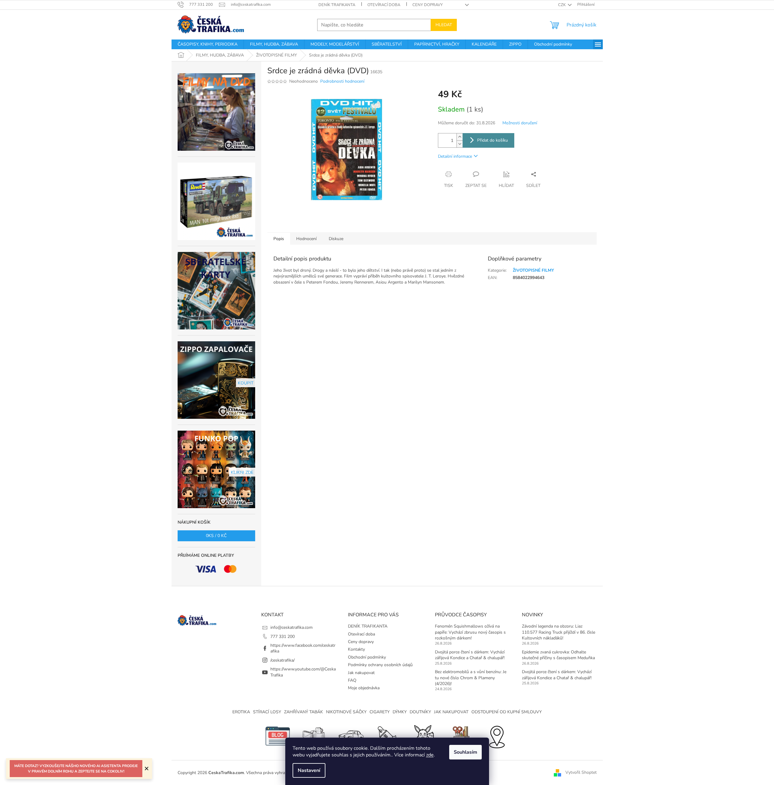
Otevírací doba (383, 5)
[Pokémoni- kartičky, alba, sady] (423, 736)
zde (430, 755)
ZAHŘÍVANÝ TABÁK (303, 712)
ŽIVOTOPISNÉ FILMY (533, 270)
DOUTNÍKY (420, 712)
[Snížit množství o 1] (459, 143)
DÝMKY (400, 712)
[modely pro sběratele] (350, 736)
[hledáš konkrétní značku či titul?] (387, 736)
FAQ (352, 680)
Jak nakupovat (361, 673)
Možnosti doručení (519, 123)
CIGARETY (380, 712)
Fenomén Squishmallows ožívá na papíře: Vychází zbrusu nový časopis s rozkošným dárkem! (470, 632)
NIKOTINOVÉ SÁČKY (346, 712)
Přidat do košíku (492, 140)
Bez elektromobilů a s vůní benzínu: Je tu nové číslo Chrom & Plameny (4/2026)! (470, 678)
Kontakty (356, 649)
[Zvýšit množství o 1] (459, 136)
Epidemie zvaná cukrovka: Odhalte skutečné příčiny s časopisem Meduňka (558, 655)
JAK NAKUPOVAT (451, 712)
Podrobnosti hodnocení (342, 81)
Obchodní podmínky (367, 657)
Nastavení (309, 770)
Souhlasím (465, 752)
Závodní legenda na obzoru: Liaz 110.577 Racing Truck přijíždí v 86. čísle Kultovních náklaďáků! (558, 632)
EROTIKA (241, 712)
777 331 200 (282, 636)
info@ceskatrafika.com (291, 627)
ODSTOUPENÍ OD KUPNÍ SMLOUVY (506, 712)
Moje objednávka (364, 688)
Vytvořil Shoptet (581, 772)
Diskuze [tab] (336, 239)
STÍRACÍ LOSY (267, 712)
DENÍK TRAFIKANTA (336, 5)
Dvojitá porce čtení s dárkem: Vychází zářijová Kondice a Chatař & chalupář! (470, 655)
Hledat (444, 25)
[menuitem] (208, 44)
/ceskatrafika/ (282, 660)
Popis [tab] (278, 239)
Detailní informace (455, 156)
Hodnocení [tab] (306, 239)
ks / (216, 536)
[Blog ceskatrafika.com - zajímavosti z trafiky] (277, 736)
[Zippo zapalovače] (314, 736)
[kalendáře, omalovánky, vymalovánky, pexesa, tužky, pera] (460, 736)
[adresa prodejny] (496, 736)
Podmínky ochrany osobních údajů (380, 665)
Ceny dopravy (427, 5)
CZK (562, 5)
